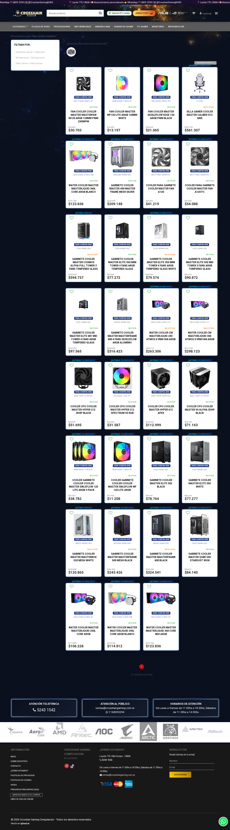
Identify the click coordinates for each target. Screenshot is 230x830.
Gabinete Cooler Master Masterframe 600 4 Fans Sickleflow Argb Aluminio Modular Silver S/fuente (122, 341)
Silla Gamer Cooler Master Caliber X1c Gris (200, 115)
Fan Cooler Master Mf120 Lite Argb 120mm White (122, 115)
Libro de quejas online (22, 799)
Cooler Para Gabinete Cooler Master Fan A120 (161, 188)
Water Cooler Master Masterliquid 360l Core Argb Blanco (83, 188)
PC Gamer (142, 26)
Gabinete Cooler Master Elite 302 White (200, 483)
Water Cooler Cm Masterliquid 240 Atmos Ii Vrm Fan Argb (161, 336)
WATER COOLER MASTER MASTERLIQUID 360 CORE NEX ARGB (161, 631)
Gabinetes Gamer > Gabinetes (30, 52)
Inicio (13, 757)
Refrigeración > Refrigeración (30, 57)
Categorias (19, 26)
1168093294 (116, 712)
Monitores (158, 26)
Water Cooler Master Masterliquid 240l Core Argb (83, 631)
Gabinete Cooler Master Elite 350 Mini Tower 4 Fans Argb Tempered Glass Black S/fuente (122, 265)
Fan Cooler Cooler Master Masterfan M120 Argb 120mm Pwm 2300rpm (83, 116)
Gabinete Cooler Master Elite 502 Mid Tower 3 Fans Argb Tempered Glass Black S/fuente (199, 265)
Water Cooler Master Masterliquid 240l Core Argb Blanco (122, 631)
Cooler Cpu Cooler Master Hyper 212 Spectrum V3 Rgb (122, 409)
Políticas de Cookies (21, 780)
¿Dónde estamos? (19, 771)
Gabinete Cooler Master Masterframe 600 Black (161, 557)
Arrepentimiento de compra (26, 795)
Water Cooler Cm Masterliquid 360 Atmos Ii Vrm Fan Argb (199, 336)
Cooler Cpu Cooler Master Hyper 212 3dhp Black (83, 409)
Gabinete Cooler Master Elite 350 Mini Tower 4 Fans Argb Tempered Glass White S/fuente (161, 265)
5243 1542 (45, 710)
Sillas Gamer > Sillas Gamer (29, 63)
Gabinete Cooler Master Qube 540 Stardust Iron (200, 557)
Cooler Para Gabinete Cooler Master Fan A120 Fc (200, 188)
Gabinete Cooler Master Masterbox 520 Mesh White (84, 557)
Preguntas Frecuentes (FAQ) (25, 789)
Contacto (16, 766)
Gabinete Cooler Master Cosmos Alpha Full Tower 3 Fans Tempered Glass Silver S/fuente (83, 265)
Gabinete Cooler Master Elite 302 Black (161, 483)
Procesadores (62, 26)
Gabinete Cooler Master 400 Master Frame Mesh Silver (122, 188)
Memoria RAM (102, 26)
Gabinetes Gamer (123, 26)
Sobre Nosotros (19, 761)
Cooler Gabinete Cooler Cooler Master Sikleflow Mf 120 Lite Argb (122, 485)
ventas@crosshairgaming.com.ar (115, 708)
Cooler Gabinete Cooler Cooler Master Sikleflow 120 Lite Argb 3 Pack (83, 485)
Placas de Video (41, 26)
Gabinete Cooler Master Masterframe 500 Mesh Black (122, 557)
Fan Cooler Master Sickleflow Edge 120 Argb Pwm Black (161, 115)
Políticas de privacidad (23, 775)
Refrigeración (176, 26)
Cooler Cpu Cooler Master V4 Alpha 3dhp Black (200, 409)
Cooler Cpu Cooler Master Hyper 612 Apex (161, 409)
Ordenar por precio (205, 63)
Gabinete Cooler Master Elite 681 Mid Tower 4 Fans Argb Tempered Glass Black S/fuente (83, 339)
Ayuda (14, 785)
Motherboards (82, 26)
